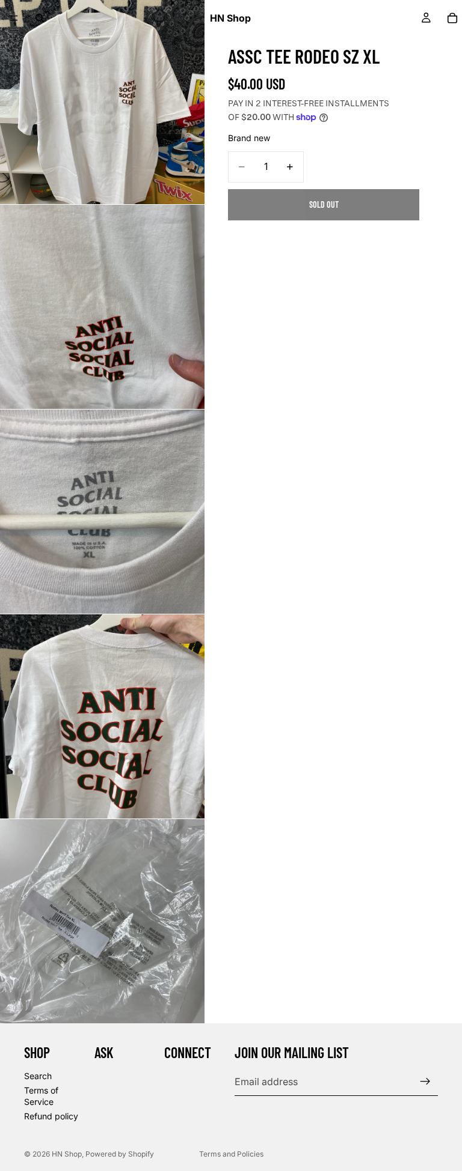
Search (38, 1076)
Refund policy (51, 1116)
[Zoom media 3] (102, 512)
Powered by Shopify (119, 1153)
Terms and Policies (231, 1153)
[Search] (39, 18)
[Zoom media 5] (102, 921)
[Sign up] (425, 1081)
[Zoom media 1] (102, 102)
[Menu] (14, 18)
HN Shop (67, 1153)
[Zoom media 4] (102, 716)
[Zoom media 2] (102, 307)
